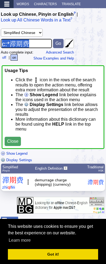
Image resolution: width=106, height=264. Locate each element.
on (14, 57)
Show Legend (16, 153)
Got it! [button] (53, 254)
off (4, 57)
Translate (71, 4)
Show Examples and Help (53, 58)
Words (23, 4)
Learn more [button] (20, 240)
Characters (45, 4)
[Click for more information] (60, 211)
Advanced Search (60, 52)
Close (12, 141)
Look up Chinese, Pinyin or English (37, 14)
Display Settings (18, 160)
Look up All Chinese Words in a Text (35, 20)
